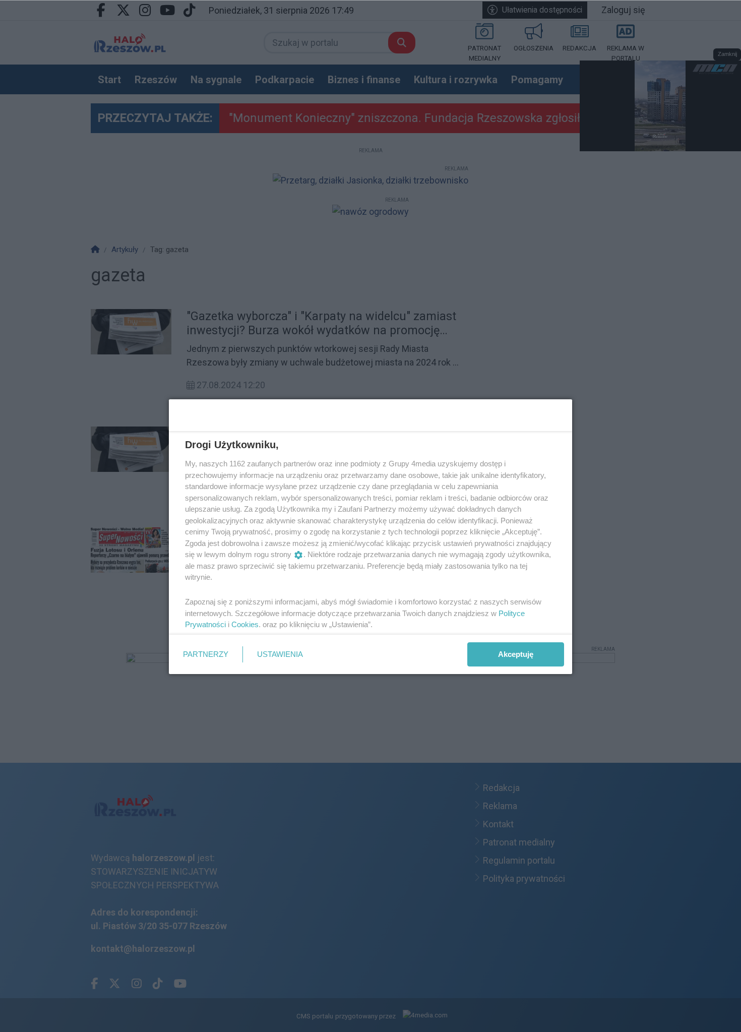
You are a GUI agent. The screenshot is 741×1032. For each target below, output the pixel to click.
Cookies (245, 624)
